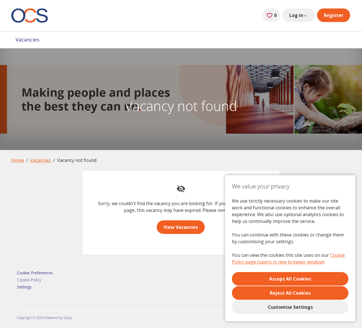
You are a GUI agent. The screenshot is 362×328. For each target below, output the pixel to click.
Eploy (68, 317)
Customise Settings (290, 307)
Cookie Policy (29, 280)
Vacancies (27, 39)
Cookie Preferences (35, 272)
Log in (296, 15)
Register (333, 15)
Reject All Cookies (290, 293)
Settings (24, 287)
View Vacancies (180, 227)
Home (17, 160)
